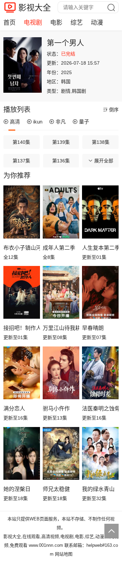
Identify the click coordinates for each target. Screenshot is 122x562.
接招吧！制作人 (21, 328)
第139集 (61, 142)
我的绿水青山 (98, 489)
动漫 (97, 22)
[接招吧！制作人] (21, 292)
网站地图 (64, 554)
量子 (84, 122)
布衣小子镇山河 (21, 248)
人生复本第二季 (100, 248)
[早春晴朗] (100, 292)
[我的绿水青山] (100, 453)
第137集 (21, 160)
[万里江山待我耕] (61, 292)
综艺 (76, 22)
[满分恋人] (21, 373)
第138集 (100, 142)
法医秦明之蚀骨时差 (100, 408)
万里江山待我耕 (61, 328)
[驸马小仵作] (61, 373)
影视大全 (34, 7)
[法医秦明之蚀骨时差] (100, 373)
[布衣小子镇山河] (21, 212)
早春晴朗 (93, 328)
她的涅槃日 (16, 489)
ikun (37, 122)
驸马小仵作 (56, 408)
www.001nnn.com (46, 545)
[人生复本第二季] (100, 212)
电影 (56, 22)
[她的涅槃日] (21, 453)
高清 (15, 122)
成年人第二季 (59, 248)
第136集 (61, 160)
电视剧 (33, 22)
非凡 (61, 122)
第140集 (21, 142)
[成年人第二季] (61, 212)
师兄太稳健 (56, 489)
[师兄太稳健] (61, 453)
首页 (9, 22)
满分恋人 (14, 408)
